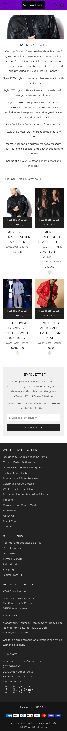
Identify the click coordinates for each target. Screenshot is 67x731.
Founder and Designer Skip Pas (22, 542)
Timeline (8, 499)
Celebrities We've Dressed (18, 483)
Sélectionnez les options (17, 222)
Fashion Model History (16, 472)
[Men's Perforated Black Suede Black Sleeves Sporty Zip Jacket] (49, 202)
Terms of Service (13, 558)
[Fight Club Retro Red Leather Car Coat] (49, 293)
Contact (8, 526)
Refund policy (11, 564)
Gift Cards (9, 553)
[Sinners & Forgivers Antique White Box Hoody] (17, 293)
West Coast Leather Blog (18, 489)
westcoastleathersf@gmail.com (22, 661)
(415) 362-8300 (11, 666)
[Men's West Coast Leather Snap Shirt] (17, 202)
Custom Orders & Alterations (20, 462)
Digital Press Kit (12, 574)
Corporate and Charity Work (20, 505)
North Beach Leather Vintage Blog (24, 467)
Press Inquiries (12, 548)
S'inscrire (32, 427)
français (24, 707)
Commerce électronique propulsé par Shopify (33, 723)
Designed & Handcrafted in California (25, 456)
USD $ (39, 707)
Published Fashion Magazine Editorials (26, 494)
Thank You (9, 521)
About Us (8, 515)
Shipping (8, 569)
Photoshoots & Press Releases (21, 478)
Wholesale (9, 510)
